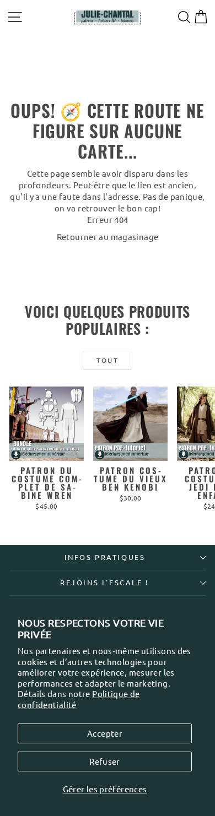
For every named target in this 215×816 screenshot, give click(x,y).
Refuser (104, 761)
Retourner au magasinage (108, 236)
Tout (107, 360)
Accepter (104, 733)
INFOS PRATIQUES (105, 557)
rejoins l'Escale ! (104, 582)
